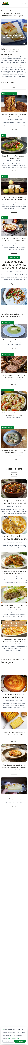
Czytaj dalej (14, 284)
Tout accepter (20, 1041)
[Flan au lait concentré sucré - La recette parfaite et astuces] (14, 32)
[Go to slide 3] (24, 43)
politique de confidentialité (13, 1038)
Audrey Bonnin (6, 40)
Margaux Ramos (11, 380)
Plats (3, 135)
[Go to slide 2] (23, 43)
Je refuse (8, 1041)
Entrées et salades (14, 257)
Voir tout (14, 87)
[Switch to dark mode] (22, 3)
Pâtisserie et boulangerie (9, 94)
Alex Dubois (10, 160)
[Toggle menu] (25, 3)
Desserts (6, 32)
